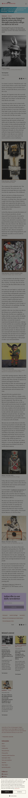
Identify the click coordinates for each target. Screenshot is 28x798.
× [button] (26, 779)
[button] (13, 796)
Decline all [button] (19, 791)
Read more (17, 788)
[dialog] (14, 788)
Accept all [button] (7, 791)
